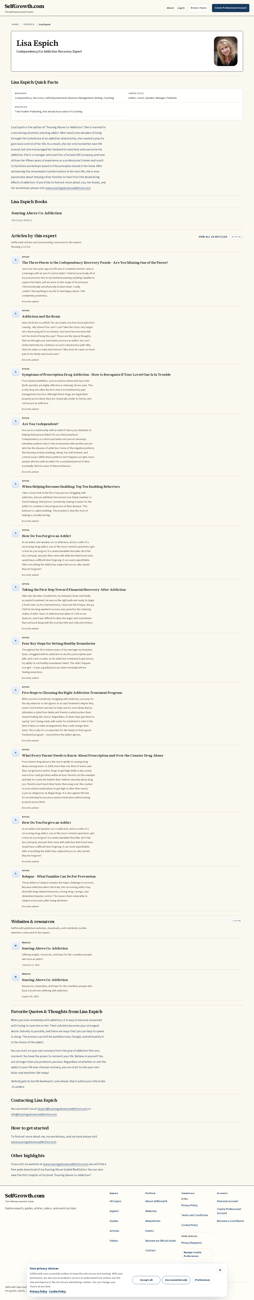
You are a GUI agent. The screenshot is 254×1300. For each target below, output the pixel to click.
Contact (150, 1250)
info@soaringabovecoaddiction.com (34, 1114)
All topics (115, 1201)
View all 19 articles (213, 237)
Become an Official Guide (160, 1241)
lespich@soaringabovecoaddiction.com (63, 1109)
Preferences (202, 1280)
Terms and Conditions (194, 1215)
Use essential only (176, 1280)
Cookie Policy (189, 1225)
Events (149, 1231)
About (170, 8)
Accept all (146, 1280)
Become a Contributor (230, 1221)
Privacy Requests (191, 1243)
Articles (114, 1231)
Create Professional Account (229, 1211)
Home (15, 24)
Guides (114, 1221)
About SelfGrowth (156, 1201)
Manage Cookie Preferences (192, 1254)
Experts (29, 24)
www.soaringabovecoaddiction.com (68, 188)
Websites (151, 1211)
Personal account (227, 1201)
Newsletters (152, 1221)
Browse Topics (199, 8)
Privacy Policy (189, 1205)
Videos (114, 1241)
